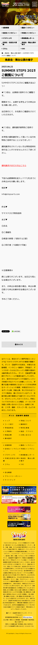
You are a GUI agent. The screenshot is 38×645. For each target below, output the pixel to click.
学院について (26, 421)
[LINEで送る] (16, 331)
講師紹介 (24, 424)
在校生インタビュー (10, 33)
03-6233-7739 (22, 5)
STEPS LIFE (7, 38)
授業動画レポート (28, 455)
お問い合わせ (26, 435)
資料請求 (8, 438)
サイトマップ (10, 480)
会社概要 (8, 472)
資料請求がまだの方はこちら (14, 165)
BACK (20, 344)
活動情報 (6, 28)
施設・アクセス (27, 431)
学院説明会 (9, 428)
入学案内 (8, 431)
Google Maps (28, 617)
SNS (22, 464)
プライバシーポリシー (13, 476)
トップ (7, 421)
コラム (5, 49)
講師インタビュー (28, 445)
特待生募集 (25, 428)
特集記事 (8, 435)
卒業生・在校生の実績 (10, 43)
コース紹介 (9, 424)
